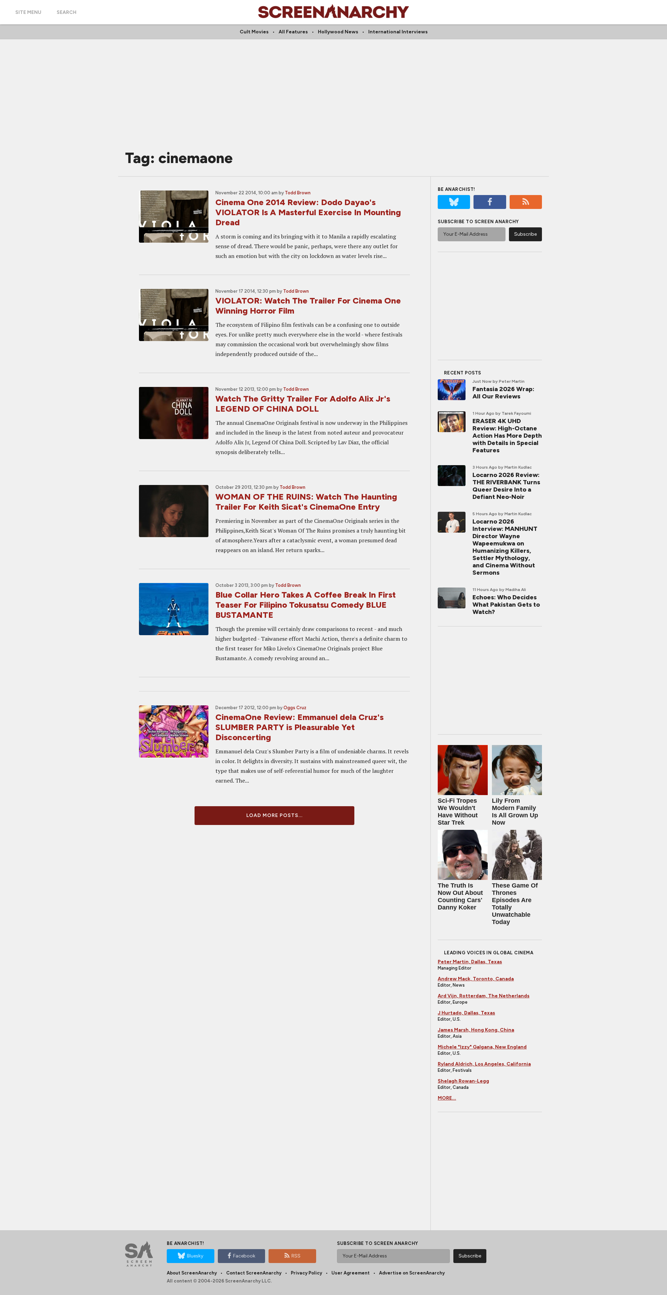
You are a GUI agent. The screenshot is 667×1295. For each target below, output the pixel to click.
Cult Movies (254, 32)
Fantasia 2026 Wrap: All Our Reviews (503, 392)
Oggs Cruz (294, 707)
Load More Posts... (274, 815)
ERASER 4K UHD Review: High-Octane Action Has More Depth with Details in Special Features (507, 435)
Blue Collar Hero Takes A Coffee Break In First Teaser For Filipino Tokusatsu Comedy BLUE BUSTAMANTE (305, 605)
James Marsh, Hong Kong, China (476, 1030)
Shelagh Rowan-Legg (463, 1081)
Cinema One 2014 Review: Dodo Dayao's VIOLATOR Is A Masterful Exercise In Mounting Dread (308, 212)
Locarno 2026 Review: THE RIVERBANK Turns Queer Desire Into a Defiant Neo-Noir (506, 486)
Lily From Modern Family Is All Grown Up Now (515, 811)
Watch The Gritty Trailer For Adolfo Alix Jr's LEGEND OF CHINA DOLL (302, 404)
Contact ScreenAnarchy (253, 1273)
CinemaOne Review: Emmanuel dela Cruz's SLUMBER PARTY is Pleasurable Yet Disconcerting (299, 727)
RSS (295, 1256)
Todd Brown (298, 192)
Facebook (244, 1256)
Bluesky (195, 1256)
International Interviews (398, 32)
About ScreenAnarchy (192, 1273)
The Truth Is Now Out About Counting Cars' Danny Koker (460, 896)
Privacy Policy (306, 1273)
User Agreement (350, 1273)
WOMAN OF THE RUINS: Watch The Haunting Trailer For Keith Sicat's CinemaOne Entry (306, 502)
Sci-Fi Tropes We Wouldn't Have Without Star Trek (458, 811)
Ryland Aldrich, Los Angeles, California (484, 1064)
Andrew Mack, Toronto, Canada (476, 979)
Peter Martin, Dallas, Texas (470, 962)
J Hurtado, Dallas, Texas (466, 1013)
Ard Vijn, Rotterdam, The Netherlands (483, 996)
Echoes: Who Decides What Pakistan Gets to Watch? (506, 604)
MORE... (447, 1098)
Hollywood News (338, 32)
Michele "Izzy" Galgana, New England (482, 1047)
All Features (293, 32)
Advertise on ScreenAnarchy (412, 1273)
